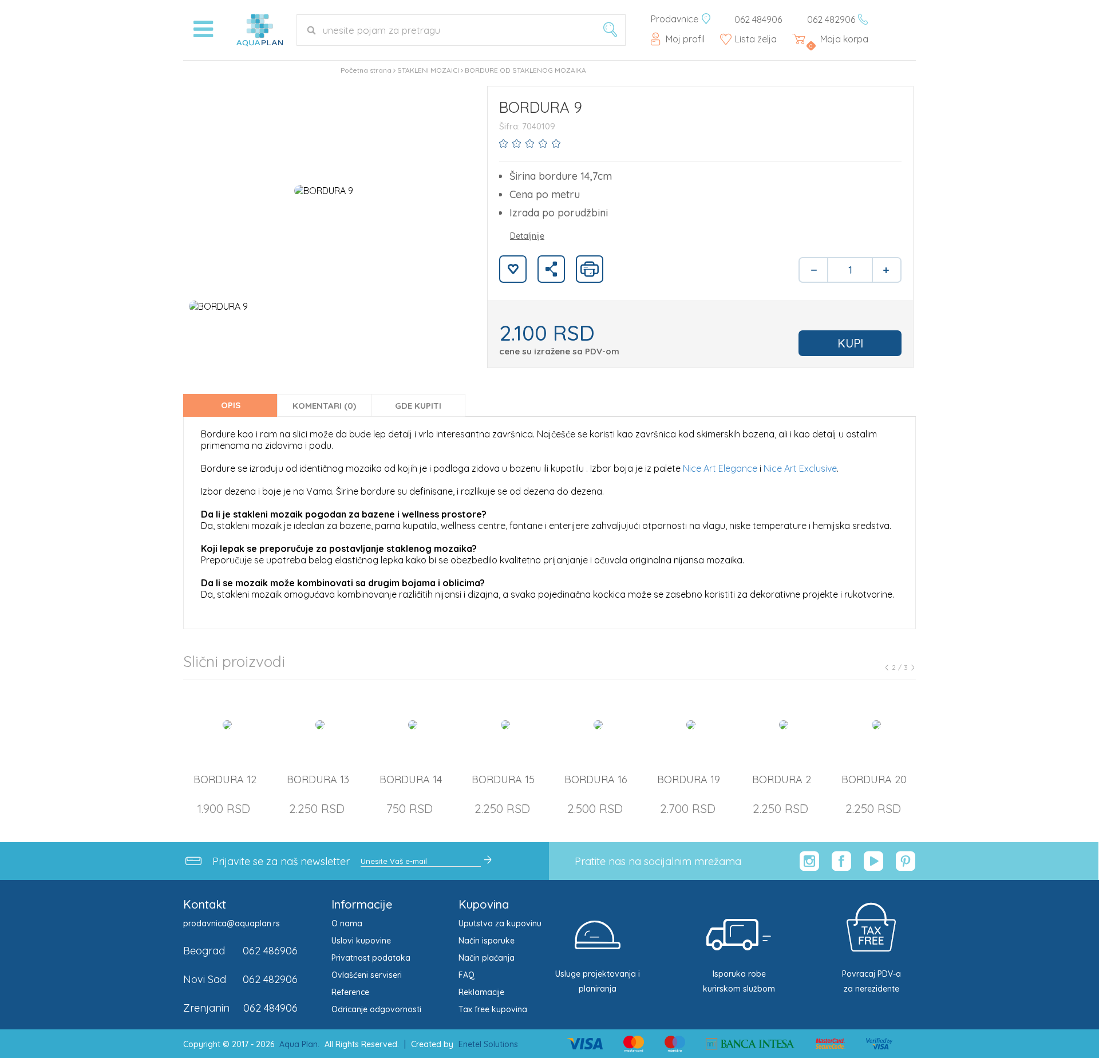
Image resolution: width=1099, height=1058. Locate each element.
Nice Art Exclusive (800, 468)
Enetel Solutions (488, 1044)
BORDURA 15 (503, 779)
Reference (350, 992)
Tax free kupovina (492, 1009)
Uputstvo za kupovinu (499, 923)
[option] (323, 190)
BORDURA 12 (224, 779)
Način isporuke (486, 940)
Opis (230, 405)
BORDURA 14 (410, 779)
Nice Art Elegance (720, 468)
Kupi (850, 343)
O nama (346, 923)
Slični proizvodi (234, 661)
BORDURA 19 (688, 779)
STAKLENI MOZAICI (428, 70)
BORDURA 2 (781, 779)
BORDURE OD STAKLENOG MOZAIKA (525, 70)
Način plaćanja (486, 958)
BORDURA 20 (874, 779)
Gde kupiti (418, 405)
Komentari (324, 405)
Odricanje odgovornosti (376, 1009)
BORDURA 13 (318, 779)
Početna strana (366, 70)
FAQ (466, 975)
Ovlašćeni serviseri (366, 975)
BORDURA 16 (595, 779)
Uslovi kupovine (361, 940)
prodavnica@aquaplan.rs (231, 923)
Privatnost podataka (370, 958)
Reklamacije (481, 992)
